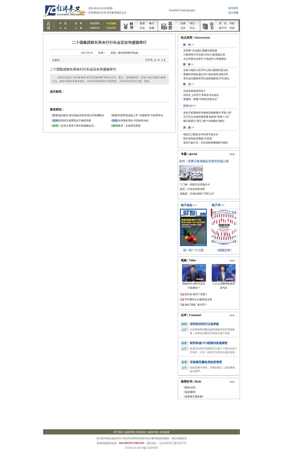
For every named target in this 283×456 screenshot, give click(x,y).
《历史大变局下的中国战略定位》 (74, 125)
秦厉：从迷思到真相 (125, 125)
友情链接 (165, 432)
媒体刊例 (153, 432)
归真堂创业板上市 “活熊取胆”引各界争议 (137, 115)
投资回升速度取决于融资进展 (71, 120)
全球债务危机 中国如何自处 (130, 120)
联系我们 (141, 432)
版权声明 (130, 432)
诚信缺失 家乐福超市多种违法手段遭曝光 (78, 115)
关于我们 (118, 432)
